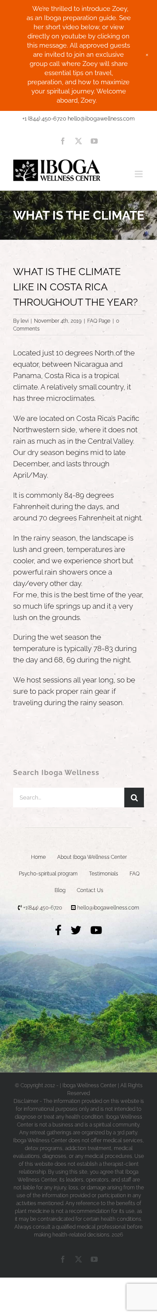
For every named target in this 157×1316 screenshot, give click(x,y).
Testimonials (103, 874)
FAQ (135, 874)
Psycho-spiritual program (48, 874)
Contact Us (90, 890)
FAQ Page (98, 321)
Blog (60, 890)
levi (24, 321)
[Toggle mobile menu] (139, 174)
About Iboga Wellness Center (92, 857)
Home (38, 857)
